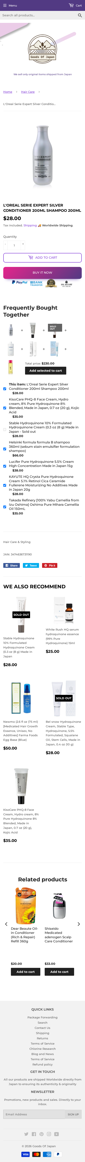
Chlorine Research (42, 1048)
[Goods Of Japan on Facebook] (34, 1135)
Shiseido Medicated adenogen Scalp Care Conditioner (59, 934)
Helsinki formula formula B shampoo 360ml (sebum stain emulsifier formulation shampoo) (44, 446)
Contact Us (42, 1028)
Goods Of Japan (44, 1146)
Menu (13, 5)
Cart (78, 5)
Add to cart (26, 972)
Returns (42, 1038)
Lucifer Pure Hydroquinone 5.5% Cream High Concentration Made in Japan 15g (41, 464)
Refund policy (42, 1064)
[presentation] (6, 924)
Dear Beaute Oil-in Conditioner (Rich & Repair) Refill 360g (24, 934)
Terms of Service (42, 1043)
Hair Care (28, 91)
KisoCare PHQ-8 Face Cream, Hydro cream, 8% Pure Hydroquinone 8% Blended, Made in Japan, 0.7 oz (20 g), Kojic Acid (44, 405)
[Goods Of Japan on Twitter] (26, 1135)
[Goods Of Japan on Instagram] (49, 1135)
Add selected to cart (45, 371)
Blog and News (42, 1054)
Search (43, 1022)
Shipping (30, 225)
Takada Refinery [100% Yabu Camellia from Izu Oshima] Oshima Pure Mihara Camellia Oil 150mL (44, 504)
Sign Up (73, 1114)
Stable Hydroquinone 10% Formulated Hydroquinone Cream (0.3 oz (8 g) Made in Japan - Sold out (43, 427)
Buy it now (42, 273)
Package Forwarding (42, 1017)
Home (7, 91)
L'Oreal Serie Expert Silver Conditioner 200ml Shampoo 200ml (39, 386)
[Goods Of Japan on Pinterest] (41, 1135)
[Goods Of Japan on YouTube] (56, 1135)
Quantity (10, 237)
